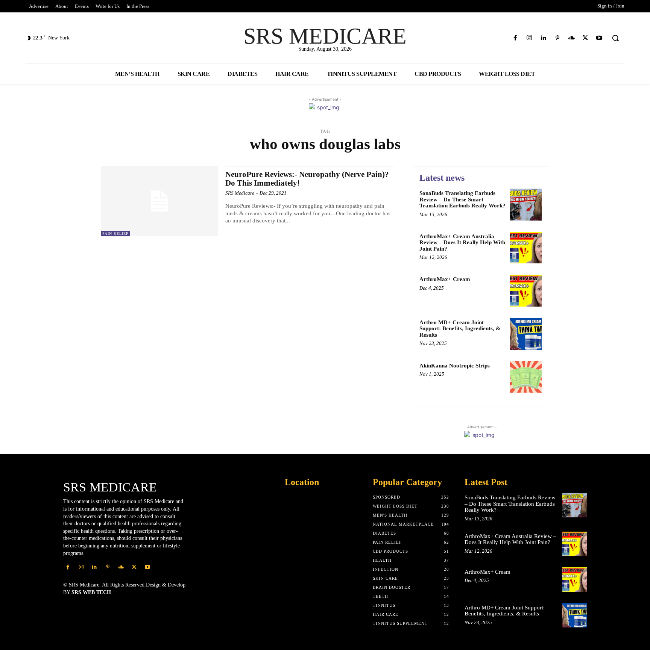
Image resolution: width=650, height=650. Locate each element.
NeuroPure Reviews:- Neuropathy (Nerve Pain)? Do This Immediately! (307, 178)
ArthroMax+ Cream (444, 279)
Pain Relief (115, 233)
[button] (615, 38)
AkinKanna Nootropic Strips (454, 366)
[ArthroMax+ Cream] (526, 291)
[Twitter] (585, 38)
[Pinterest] (557, 38)
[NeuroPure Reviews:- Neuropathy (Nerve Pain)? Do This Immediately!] (159, 201)
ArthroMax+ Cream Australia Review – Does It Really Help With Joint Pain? (462, 242)
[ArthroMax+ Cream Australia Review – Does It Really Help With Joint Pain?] (526, 248)
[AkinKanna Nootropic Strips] (526, 377)
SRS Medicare (239, 193)
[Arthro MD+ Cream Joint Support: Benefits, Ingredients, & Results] (526, 334)
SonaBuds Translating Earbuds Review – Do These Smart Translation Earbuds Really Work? (462, 199)
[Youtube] (599, 38)
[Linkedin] (543, 38)
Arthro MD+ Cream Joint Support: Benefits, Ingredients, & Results (460, 328)
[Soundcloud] (571, 38)
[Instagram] (529, 38)
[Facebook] (515, 38)
